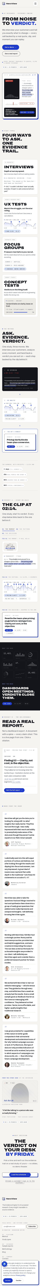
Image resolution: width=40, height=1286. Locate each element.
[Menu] (35, 3)
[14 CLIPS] (16, 782)
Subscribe (32, 1226)
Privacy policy (20, 1275)
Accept (8, 1280)
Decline (18, 1280)
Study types (6, 1239)
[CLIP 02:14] (9, 779)
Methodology (7, 1249)
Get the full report (14, 790)
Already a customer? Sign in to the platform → (20, 1182)
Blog (4, 1252)
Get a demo (11, 47)
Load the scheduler (20, 1175)
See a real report (11, 54)
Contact (5, 1258)
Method (5, 1236)
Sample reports (7, 1246)
